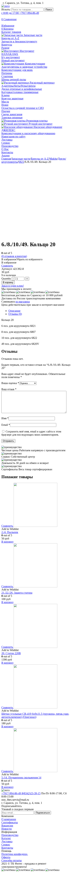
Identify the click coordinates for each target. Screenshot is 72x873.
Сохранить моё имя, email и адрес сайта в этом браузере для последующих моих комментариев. (31, 433)
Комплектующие (34, 63)
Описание (14, 310)
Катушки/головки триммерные (19, 92)
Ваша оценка (10, 383)
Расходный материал (42, 82)
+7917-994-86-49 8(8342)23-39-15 (21, 793)
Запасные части (32, 35)
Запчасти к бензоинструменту (19, 41)
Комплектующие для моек (17, 69)
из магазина (23, 301)
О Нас (5, 149)
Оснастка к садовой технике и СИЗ (22, 107)
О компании (8, 819)
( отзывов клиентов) (14, 256)
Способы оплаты (11, 860)
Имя (5, 418)
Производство (9, 146)
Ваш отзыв (8, 389)
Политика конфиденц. (14, 854)
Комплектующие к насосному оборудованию (28, 133)
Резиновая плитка (37, 120)
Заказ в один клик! (12, 285)
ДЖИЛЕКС (8, 130)
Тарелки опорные (12, 117)
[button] (21, 259)
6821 (21, 161)
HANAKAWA (9, 54)
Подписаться (43, 812)
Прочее (5, 111)
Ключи (5, 95)
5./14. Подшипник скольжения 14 (21, 777)
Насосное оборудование (47, 126)
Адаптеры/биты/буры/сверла (18, 85)
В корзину (8, 282)
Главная (6, 158)
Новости (6, 828)
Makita (53, 158)
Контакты (7, 152)
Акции (5, 155)
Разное (5, 47)
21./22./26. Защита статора (16, 592)
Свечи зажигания (11, 114)
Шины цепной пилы (13, 79)
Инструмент (26, 50)
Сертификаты (9, 822)
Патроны (6, 73)
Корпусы (6, 44)
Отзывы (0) (15, 313)
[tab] (39, 310)
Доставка (6, 139)
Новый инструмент (13, 60)
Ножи (4, 104)
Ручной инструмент (40, 123)
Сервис (5, 142)
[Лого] (5, 6)
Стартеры (7, 76)
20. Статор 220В (11, 653)
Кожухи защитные (12, 98)
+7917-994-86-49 (20, 12)
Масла (5, 101)
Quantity (6, 278)
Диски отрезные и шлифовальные (21, 88)
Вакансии (7, 825)
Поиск (49, 9)
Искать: (5, 9)
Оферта (5, 857)
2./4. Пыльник (9, 532)
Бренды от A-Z (10, 38)
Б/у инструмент (10, 57)
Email (5, 424)
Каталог (6, 838)
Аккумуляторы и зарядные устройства (24, 66)
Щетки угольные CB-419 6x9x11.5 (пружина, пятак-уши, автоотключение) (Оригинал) (35, 715)
